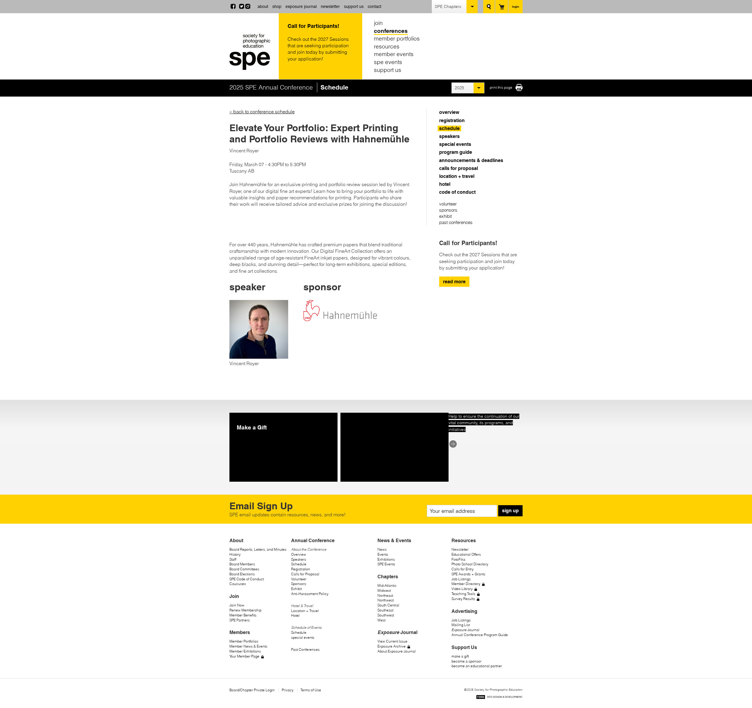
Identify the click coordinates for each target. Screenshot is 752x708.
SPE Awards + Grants (468, 574)
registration (452, 120)
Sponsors (298, 583)
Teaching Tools (463, 593)
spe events (388, 61)
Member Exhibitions (245, 651)
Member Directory (465, 583)
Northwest (385, 600)
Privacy (287, 690)
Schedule (298, 564)
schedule (449, 128)
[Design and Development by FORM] (499, 698)
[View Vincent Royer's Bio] (258, 357)
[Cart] (501, 6)
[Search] (489, 6)
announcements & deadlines (471, 160)
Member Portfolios (243, 641)
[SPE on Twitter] (241, 7)
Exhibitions (386, 559)
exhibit (445, 216)
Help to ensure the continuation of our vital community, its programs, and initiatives (484, 423)
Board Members (242, 564)
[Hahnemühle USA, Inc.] (340, 311)
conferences (391, 31)
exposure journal (301, 6)
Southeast (385, 610)
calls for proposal (458, 168)
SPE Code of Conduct (246, 579)
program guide (455, 152)
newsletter (330, 6)
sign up (510, 510)
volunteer (448, 204)
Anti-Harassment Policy (309, 593)
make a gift (460, 656)
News (382, 549)
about (263, 6)
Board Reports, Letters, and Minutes (257, 549)
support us (354, 6)
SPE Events (386, 564)
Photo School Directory (469, 564)
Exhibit (296, 588)
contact (374, 6)
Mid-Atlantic (387, 585)
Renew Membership (245, 610)
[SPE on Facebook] (233, 7)
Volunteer (298, 579)
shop (276, 6)
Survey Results (463, 598)
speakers (449, 136)
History (235, 554)
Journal (465, 630)
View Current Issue (392, 641)
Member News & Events (248, 646)
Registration (300, 569)
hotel (444, 184)
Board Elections (242, 574)
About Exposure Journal (396, 651)
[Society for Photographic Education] (252, 52)
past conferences (456, 222)
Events (382, 554)
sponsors (448, 210)
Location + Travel (305, 610)
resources (387, 46)
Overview (298, 554)
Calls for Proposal (305, 574)
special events (455, 144)
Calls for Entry (462, 569)
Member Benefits (242, 615)
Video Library (462, 588)
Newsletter (460, 549)
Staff (232, 559)
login (515, 6)
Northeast (385, 595)
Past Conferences (305, 649)
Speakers (298, 559)
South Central (388, 605)
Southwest (385, 615)
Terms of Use (311, 690)
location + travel (456, 176)
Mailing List (460, 625)
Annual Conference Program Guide (479, 635)
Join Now (236, 605)
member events (394, 54)
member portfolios (397, 38)
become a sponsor (466, 661)
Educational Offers (466, 554)
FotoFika (458, 559)
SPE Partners (239, 620)
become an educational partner (476, 666)
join (378, 22)
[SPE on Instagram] (247, 7)
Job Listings (461, 579)
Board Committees (244, 569)
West (381, 620)
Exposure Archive (391, 646)
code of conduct (457, 192)
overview (449, 112)
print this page (501, 87)
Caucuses (237, 583)
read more (454, 281)
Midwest (384, 590)
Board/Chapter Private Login (252, 690)
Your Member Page (244, 656)
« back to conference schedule (262, 111)
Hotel (295, 615)
